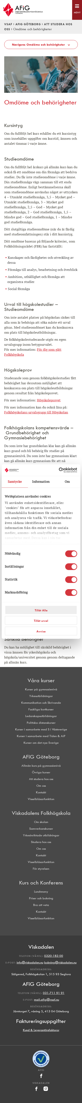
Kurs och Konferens (41, 882)
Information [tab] (41, 481)
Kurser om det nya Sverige (41, 743)
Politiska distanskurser (41, 723)
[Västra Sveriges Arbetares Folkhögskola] (41, 10)
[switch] (71, 566)
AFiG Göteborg (28, 24)
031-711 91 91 (54, 993)
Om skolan (41, 822)
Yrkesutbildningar (41, 696)
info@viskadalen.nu (30, 962)
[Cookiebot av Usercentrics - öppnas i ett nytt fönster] (59, 470)
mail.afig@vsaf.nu (46, 999)
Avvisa (41, 631)
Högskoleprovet (49, 400)
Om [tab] (67, 481)
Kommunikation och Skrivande (41, 703)
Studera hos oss (41, 842)
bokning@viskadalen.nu (60, 962)
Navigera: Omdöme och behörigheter (39, 44)
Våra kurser (41, 680)
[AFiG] (41, 1079)
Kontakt (41, 792)
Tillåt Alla (41, 610)
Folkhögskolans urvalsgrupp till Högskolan (36, 412)
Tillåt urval (41, 620)
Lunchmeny (41, 891)
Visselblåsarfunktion (41, 799)
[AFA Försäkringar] (41, 1066)
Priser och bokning (41, 898)
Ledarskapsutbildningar (41, 716)
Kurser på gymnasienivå (41, 689)
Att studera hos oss (41, 779)
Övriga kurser (41, 772)
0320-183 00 (53, 956)
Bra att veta (41, 905)
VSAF (8, 24)
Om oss (41, 786)
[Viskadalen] (36, 1092)
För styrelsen (41, 869)
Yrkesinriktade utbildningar (41, 835)
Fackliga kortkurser (41, 709)
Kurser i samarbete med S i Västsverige (41, 729)
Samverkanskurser (41, 828)
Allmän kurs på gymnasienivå (41, 766)
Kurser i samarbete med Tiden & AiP (41, 736)
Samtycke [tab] (15, 481)
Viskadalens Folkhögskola (41, 813)
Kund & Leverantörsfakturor (41, 1030)
